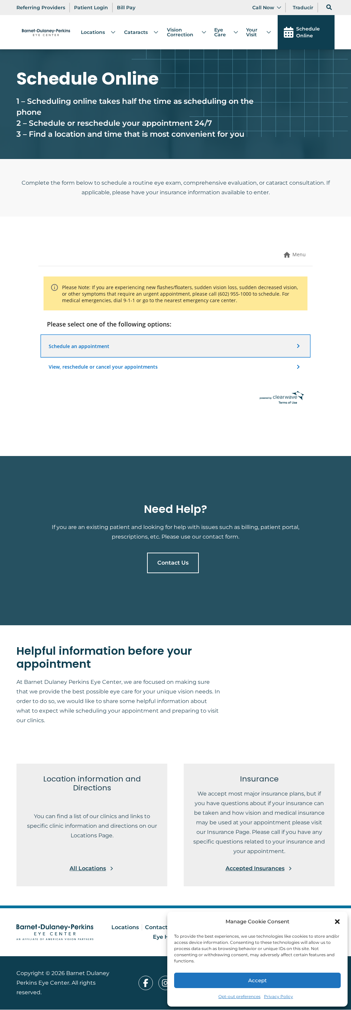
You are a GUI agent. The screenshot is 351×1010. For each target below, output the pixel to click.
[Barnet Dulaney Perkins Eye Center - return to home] (54, 932)
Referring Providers (40, 7)
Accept (257, 980)
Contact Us (173, 562)
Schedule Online (308, 32)
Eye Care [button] (220, 32)
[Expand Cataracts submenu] (153, 32)
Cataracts (136, 32)
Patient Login (91, 7)
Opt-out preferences (239, 996)
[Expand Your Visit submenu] (266, 32)
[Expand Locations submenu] (110, 32)
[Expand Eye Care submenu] (233, 32)
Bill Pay (126, 7)
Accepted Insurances (255, 868)
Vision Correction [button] (180, 32)
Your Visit (251, 32)
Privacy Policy (278, 996)
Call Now (263, 7)
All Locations (88, 868)
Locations (93, 32)
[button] (337, 921)
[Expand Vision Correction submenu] (201, 32)
